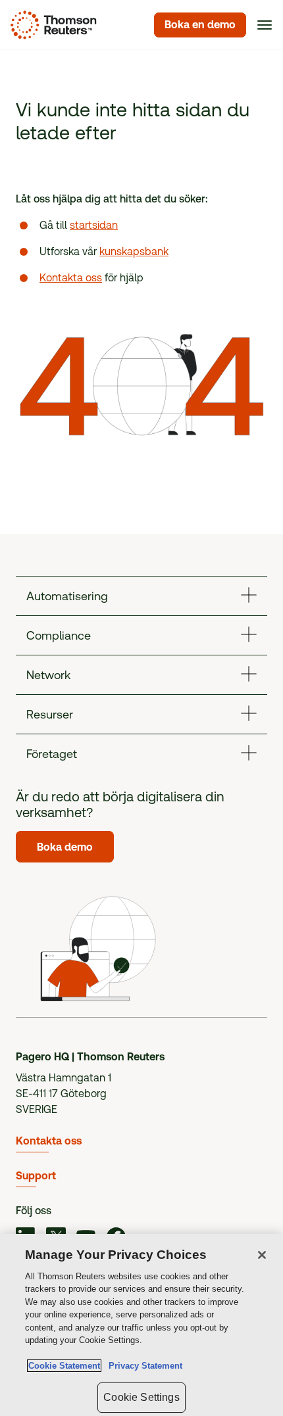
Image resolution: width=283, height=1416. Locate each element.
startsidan (94, 225)
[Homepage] (51, 25)
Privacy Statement (142, 1366)
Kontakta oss (70, 277)
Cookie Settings (141, 1397)
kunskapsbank (133, 251)
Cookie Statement (64, 1366)
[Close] (261, 1254)
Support (36, 1175)
